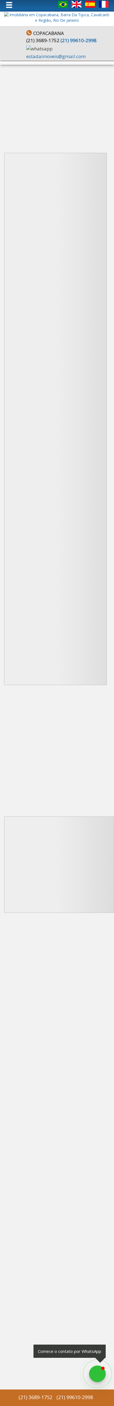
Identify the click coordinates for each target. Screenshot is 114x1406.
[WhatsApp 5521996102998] (97, 1374)
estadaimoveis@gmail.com (56, 56)
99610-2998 (79, 40)
